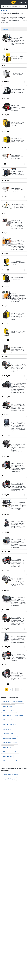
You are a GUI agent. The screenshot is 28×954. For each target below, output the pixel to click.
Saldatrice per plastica (9, 738)
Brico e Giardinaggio (9, 779)
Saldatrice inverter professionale (12, 761)
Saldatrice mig (7, 729)
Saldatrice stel (19, 715)
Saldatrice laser (7, 756)
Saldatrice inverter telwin (10, 752)
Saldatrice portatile (8, 720)
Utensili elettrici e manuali (10, 774)
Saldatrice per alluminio (10, 742)
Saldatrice (4, 10)
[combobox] (14, 6)
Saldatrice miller (7, 747)
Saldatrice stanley (8, 706)
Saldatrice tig (7, 715)
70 (21, 689)
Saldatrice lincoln (8, 733)
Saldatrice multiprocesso (10, 724)
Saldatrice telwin (18, 701)
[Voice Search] (25, 6)
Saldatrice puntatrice (9, 711)
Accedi (21, 2)
